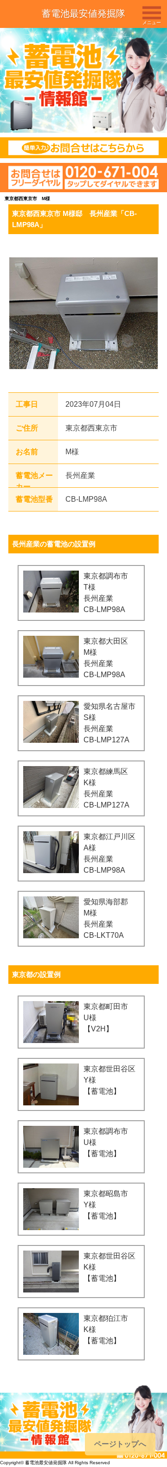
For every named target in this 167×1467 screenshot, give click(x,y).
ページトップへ (120, 1444)
